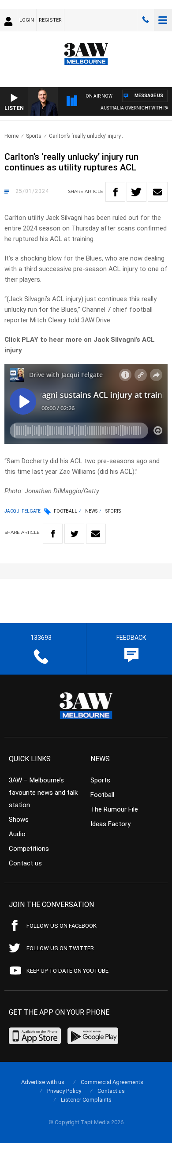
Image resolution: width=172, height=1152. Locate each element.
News (91, 511)
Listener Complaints (86, 1099)
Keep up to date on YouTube (67, 970)
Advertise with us (42, 1082)
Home (11, 136)
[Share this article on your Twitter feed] (136, 192)
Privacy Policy (64, 1091)
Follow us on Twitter (60, 948)
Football (65, 511)
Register (50, 20)
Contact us (25, 863)
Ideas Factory (110, 824)
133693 (145, 20)
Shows (19, 819)
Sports (33, 136)
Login (26, 20)
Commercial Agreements (112, 1082)
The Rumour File (114, 809)
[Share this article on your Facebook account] (115, 192)
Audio (17, 834)
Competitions (29, 849)
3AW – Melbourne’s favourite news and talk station (43, 792)
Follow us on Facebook (61, 925)
